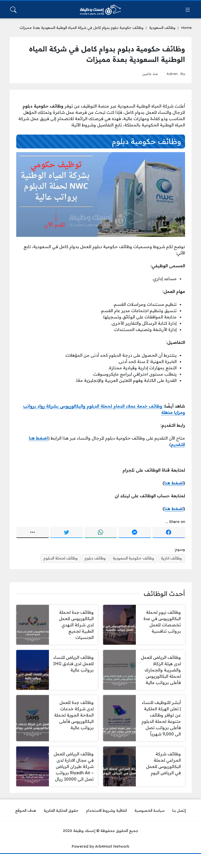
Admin (172, 73)
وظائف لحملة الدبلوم (60, 558)
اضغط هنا (173, 482)
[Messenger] (134, 532)
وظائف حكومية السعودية (133, 558)
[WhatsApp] (100, 532)
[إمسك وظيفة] (100, 9)
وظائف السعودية (162, 27)
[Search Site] (13, 9)
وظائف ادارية (171, 558)
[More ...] (32, 532)
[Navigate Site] (187, 9)
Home (186, 27)
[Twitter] (66, 532)
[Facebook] (168, 532)
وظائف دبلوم (95, 558)
